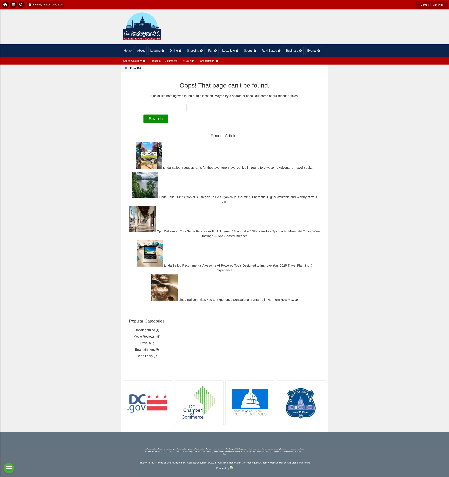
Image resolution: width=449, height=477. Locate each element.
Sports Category (132, 60)
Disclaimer (179, 462)
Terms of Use (163, 462)
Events (311, 50)
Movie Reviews (144, 336)
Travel (144, 343)
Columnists (171, 60)
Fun (210, 50)
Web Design (276, 462)
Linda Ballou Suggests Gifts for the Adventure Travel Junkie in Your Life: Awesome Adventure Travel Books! (237, 167)
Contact (425, 4)
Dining (174, 50)
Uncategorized (145, 330)
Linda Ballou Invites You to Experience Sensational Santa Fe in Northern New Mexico (238, 299)
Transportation (206, 60)
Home (128, 50)
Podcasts (155, 60)
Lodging (155, 50)
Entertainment (145, 349)
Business (292, 50)
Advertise (438, 4)
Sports (248, 50)
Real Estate (269, 50)
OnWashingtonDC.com (254, 462)
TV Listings (187, 60)
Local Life (228, 50)
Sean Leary (145, 356)
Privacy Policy (146, 462)
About (141, 50)
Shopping (193, 50)
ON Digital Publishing (298, 462)
